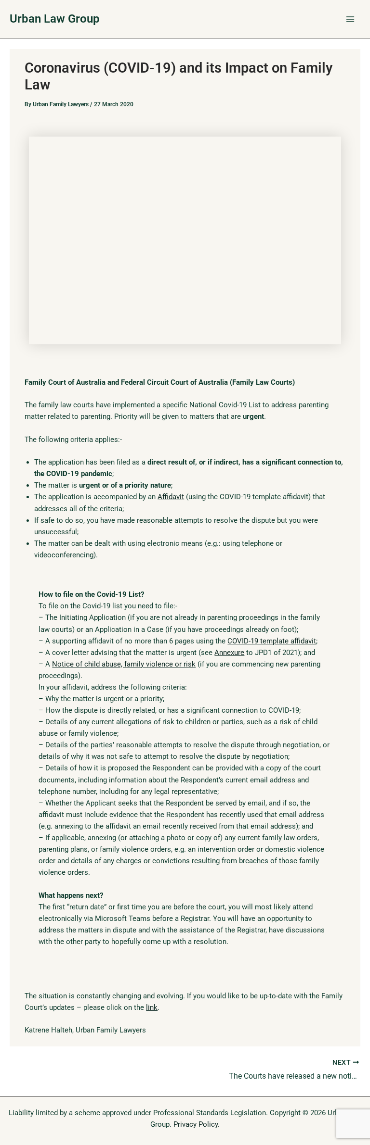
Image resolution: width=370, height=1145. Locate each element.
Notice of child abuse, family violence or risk (124, 664)
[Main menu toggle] (350, 19)
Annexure (229, 652)
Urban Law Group (55, 18)
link (152, 1007)
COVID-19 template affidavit (271, 641)
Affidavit (171, 496)
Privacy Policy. (196, 1124)
